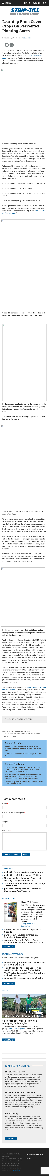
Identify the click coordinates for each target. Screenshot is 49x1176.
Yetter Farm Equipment (16, 1029)
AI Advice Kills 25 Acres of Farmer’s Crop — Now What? (24, 884)
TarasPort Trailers (15, 1071)
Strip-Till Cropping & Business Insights (23, 872)
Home (28, 1158)
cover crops (18, 731)
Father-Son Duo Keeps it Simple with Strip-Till (22, 930)
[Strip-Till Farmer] (10, 912)
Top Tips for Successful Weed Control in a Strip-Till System (24, 974)
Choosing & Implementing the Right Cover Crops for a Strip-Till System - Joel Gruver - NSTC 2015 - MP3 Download (23, 769)
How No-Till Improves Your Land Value (23, 978)
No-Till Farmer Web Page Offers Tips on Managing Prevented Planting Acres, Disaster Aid (24, 748)
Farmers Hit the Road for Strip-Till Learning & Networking (21, 936)
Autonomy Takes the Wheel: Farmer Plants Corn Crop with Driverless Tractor (24, 941)
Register (36, 3)
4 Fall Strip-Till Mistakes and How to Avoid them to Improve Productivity (22, 969)
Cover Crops (27, 38)
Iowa (28, 731)
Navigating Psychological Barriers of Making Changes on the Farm (22, 879)
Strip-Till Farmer (30, 902)
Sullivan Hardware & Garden (20, 1092)
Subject (5, 822)
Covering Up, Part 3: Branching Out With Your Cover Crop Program (24, 783)
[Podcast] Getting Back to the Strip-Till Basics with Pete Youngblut (23, 889)
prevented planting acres (15, 734)
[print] (12, 45)
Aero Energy (11, 1113)
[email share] (7, 45)
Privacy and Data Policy (35, 1155)
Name (5, 804)
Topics (8, 3)
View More (8, 947)
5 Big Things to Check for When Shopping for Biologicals (19, 1022)
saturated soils (34, 734)
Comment (6, 830)
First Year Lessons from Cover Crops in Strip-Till (23, 754)
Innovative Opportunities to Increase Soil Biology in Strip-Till (24, 963)
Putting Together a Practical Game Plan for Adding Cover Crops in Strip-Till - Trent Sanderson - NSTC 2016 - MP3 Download (23, 776)
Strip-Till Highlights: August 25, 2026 (22, 875)
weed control (10, 736)
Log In (27, 3)
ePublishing (16, 1170)
